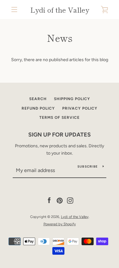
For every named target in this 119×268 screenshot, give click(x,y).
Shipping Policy (72, 99)
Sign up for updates (59, 134)
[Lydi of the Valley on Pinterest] (59, 200)
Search (38, 99)
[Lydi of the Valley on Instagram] (70, 200)
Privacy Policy (79, 108)
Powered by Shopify (59, 224)
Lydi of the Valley (59, 9)
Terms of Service (59, 117)
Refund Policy (38, 108)
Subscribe (87, 166)
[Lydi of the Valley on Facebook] (49, 200)
